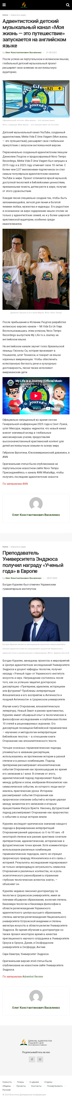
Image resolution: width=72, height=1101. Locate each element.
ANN (25, 483)
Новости (7, 1082)
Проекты (21, 1086)
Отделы (48, 1082)
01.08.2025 (51, 52)
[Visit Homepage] (36, 5)
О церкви (34, 1082)
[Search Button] (67, 5)
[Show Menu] (4, 5)
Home (5, 15)
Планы (20, 1082)
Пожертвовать (55, 1086)
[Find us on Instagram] (40, 1059)
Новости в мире (18, 15)
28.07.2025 (52, 578)
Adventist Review (32, 976)
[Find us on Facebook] (32, 1059)
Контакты (36, 1086)
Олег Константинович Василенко (23, 52)
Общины (7, 1086)
